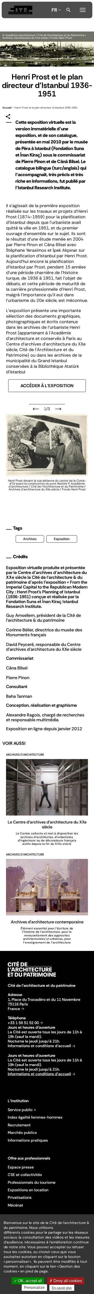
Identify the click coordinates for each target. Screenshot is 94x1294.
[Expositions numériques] (20, 10)
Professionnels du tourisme (31, 1182)
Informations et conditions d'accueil (39, 1045)
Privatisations (20, 1197)
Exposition (62, 539)
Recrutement (19, 1125)
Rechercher (68, 10)
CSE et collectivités (25, 1174)
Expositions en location (28, 1189)
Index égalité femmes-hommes (35, 1117)
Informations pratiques (28, 1140)
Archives (30, 539)
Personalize (34, 1288)
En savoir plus (62, 1288)
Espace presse (21, 1167)
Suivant (58, 409)
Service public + (22, 1109)
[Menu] (82, 9)
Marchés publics (22, 1132)
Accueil (6, 107)
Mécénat (15, 1205)
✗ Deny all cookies (65, 1281)
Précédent (35, 409)
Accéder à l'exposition (47, 386)
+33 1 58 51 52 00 (23, 1022)
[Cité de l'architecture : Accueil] (32, 977)
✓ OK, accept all (28, 1281)
